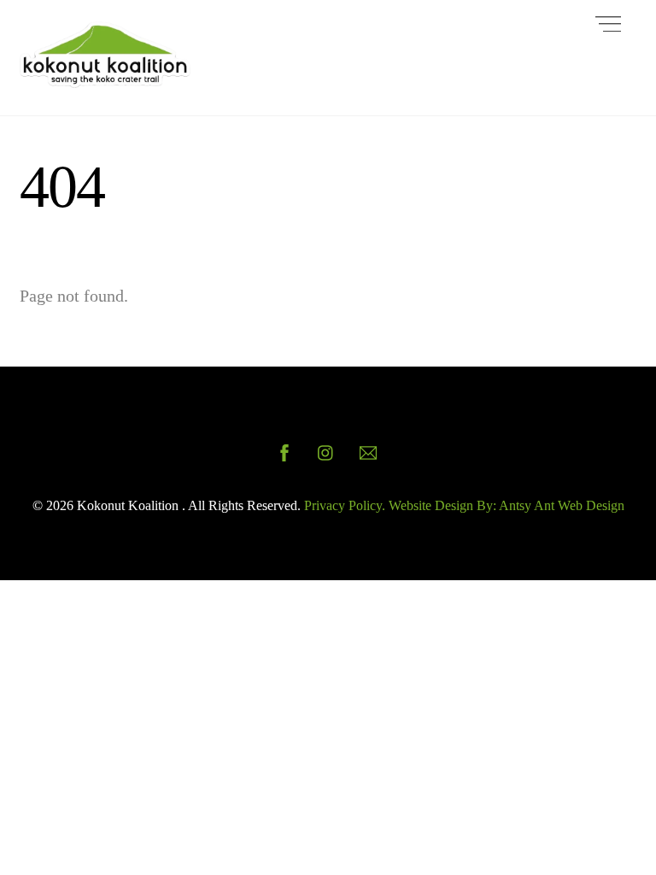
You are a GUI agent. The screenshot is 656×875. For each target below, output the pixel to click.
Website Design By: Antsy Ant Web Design (504, 506)
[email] (368, 450)
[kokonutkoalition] (105, 80)
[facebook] (284, 450)
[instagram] (326, 450)
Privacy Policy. (344, 506)
